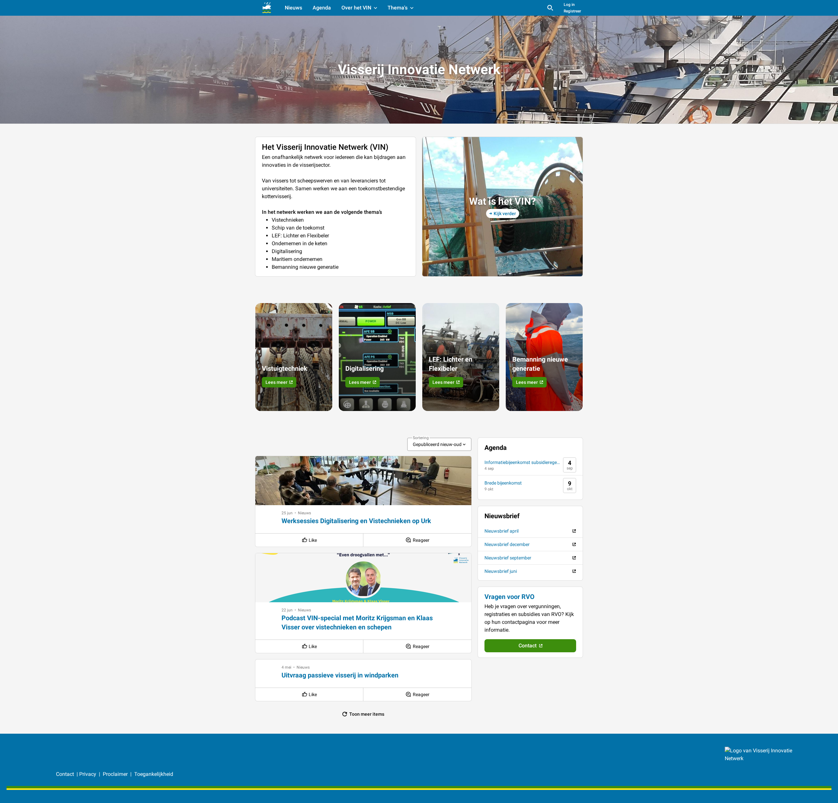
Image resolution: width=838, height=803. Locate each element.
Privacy (87, 774)
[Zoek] (550, 8)
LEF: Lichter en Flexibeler (450, 363)
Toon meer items (366, 714)
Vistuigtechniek (284, 368)
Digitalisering (364, 368)
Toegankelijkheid (153, 774)
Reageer (421, 540)
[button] (287, 513)
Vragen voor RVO (509, 597)
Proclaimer (116, 774)
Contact (65, 774)
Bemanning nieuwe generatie (540, 363)
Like (313, 540)
